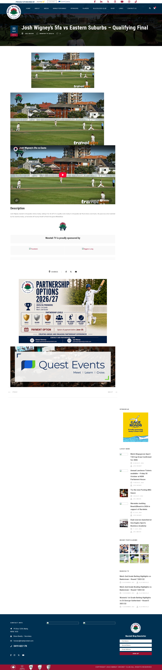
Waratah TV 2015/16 (47, 33)
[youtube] (122, 1)
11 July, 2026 (137, 529)
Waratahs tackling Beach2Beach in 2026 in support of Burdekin (140, 506)
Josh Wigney (137, 466)
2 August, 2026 (138, 496)
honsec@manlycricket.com (23, 641)
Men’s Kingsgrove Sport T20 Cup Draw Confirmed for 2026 (140, 457)
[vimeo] (115, 1)
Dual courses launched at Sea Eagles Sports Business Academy (141, 523)
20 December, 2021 (128, 582)
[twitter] (108, 1)
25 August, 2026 (138, 463)
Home (28, 8)
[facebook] (95, 1)
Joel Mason (29, 33)
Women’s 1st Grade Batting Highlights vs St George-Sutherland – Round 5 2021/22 (135, 601)
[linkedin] (101, 1)
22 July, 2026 (137, 512)
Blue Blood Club (99, 8)
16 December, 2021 (128, 606)
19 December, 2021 (128, 593)
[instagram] (129, 1)
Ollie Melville (144, 582)
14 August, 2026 (138, 482)
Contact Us (132, 8)
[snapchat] (136, 1)
